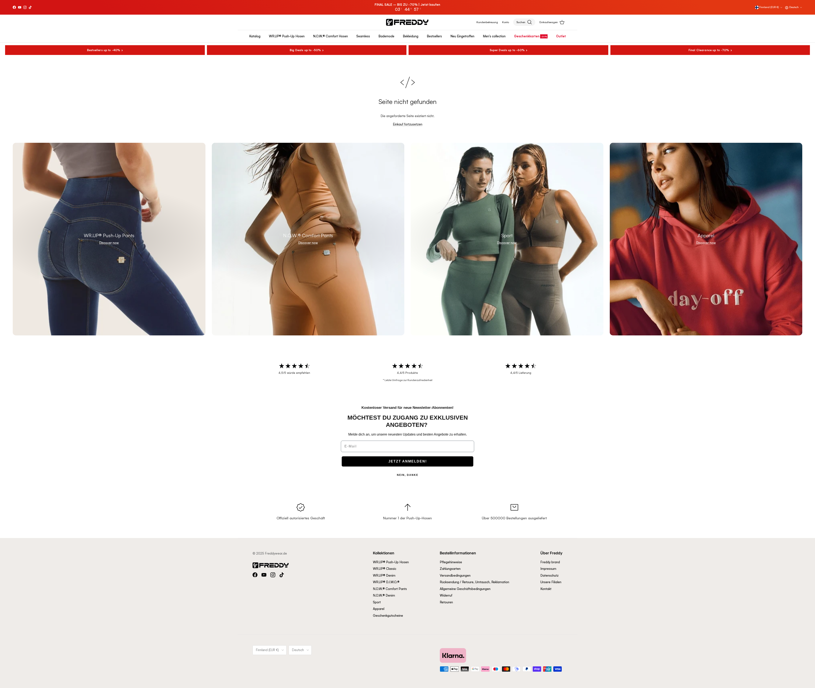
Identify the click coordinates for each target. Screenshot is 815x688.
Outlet (561, 36)
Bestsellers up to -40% (103, 50)
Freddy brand (550, 562)
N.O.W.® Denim (384, 595)
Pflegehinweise (451, 562)
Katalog (254, 36)
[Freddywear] (407, 22)
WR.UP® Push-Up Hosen (287, 36)
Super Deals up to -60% (507, 50)
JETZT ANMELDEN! (407, 461)
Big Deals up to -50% (305, 50)
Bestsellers (434, 36)
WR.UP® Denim (384, 575)
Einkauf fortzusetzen (407, 124)
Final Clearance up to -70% (709, 50)
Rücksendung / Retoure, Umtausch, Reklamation (474, 582)
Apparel (378, 609)
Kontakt (545, 589)
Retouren (446, 602)
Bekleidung (410, 36)
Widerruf (446, 595)
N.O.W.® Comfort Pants (390, 589)
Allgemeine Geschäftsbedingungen (465, 589)
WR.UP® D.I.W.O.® (386, 582)
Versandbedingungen (455, 575)
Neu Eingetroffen (462, 36)
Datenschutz (549, 575)
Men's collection (494, 36)
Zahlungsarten (450, 569)
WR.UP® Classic (384, 569)
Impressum (548, 569)
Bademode (386, 36)
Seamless (363, 36)
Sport (377, 602)
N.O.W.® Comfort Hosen (330, 36)
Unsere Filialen (550, 582)
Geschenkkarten (527, 36)
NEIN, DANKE (407, 475)
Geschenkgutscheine (388, 616)
